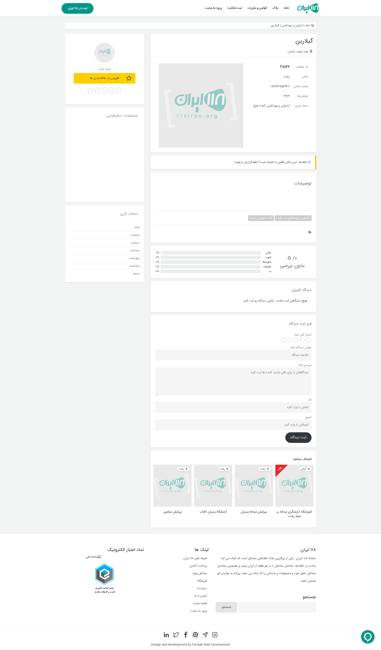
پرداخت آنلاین (198, 566)
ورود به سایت (213, 8)
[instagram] (214, 635)
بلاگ (275, 8)
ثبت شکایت (234, 8)
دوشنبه (135, 243)
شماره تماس (300, 86)
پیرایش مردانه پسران (254, 512)
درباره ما (202, 588)
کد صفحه (302, 67)
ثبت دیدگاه (298, 437)
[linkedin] (166, 635)
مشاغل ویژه (200, 573)
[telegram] (205, 635)
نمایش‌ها (302, 96)
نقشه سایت (200, 603)
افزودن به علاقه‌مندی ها (104, 78)
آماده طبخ (259, 106)
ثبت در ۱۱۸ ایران (77, 8)
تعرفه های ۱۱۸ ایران (195, 558)
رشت (286, 76)
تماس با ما (200, 596)
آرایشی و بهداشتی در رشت (293, 218)
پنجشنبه (134, 266)
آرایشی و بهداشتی (292, 25)
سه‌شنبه (135, 250)
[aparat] (195, 635)
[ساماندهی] (93, 557)
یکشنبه (135, 235)
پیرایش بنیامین (172, 512)
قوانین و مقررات (257, 8)
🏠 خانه (309, 25)
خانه (286, 8)
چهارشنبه (134, 258)
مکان (305, 77)
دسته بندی (301, 106)
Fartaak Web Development (211, 644)
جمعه (136, 274)
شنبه (137, 227)
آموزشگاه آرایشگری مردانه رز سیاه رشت (294, 514)
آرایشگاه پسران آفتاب (213, 512)
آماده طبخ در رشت (261, 218)
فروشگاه (202, 581)
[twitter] (176, 635)
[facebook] (185, 635)
